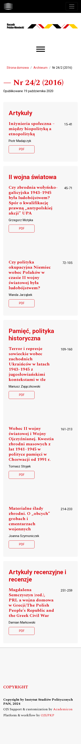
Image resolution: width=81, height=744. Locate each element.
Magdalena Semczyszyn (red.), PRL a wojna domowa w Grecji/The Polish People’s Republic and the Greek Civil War (31, 602)
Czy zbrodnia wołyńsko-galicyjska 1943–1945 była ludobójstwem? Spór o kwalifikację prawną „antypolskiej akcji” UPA (33, 200)
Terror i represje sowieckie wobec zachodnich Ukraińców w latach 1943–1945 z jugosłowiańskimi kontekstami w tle (29, 364)
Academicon (63, 709)
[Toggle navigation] (72, 6)
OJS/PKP (47, 715)
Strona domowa (18, 67)
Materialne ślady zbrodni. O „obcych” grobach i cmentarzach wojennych (29, 519)
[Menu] (40, 49)
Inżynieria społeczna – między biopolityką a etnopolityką (32, 129)
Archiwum (40, 67)
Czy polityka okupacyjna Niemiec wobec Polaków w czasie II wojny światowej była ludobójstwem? (30, 275)
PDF (21, 149)
